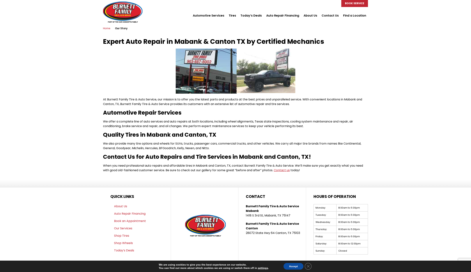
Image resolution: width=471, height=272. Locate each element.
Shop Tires (121, 236)
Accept (293, 266)
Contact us (282, 170)
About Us (310, 15)
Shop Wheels (123, 243)
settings (263, 267)
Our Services (123, 228)
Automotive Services (208, 15)
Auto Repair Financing (282, 15)
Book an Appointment (130, 221)
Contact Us (330, 15)
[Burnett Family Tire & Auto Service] (123, 3)
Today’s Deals (251, 15)
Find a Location (354, 15)
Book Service (354, 3)
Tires (232, 15)
